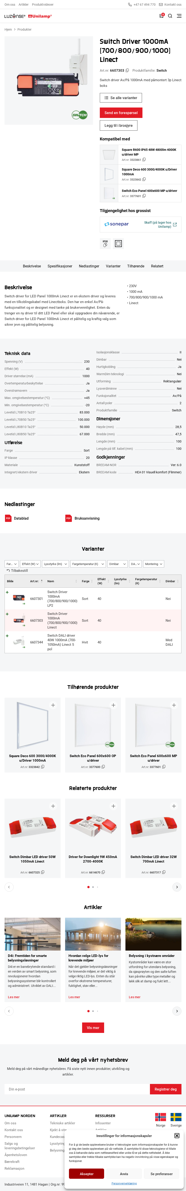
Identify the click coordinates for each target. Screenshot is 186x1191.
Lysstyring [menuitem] (57, 1143)
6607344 (36, 642)
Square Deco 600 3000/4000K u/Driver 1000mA (149, 171)
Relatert (157, 266)
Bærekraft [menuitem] (12, 1161)
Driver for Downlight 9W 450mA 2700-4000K (93, 858)
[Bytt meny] (179, 16)
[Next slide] (176, 887)
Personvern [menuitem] (13, 1136)
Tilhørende (135, 266)
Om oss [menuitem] (10, 4)
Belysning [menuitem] (57, 1150)
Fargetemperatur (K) (146, 581)
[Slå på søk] (170, 16)
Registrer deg (166, 1089)
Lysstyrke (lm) (120, 581)
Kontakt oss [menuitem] (14, 1129)
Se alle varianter (123, 97)
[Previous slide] (9, 887)
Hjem (8, 29)
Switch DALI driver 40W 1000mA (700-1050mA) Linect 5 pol (61, 642)
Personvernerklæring (124, 1183)
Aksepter (86, 1173)
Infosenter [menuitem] (103, 1123)
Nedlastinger (89, 266)
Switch (162, 70)
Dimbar (170, 581)
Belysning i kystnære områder (151, 955)
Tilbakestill (19, 570)
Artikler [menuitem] (24, 4)
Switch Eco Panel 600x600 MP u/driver (149, 190)
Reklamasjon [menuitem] (14, 1168)
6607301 (36, 598)
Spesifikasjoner (60, 266)
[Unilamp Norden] (28, 16)
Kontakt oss (172, 4)
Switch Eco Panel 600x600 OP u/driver (93, 758)
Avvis (124, 1173)
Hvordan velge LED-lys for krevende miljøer (88, 957)
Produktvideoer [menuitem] (43, 4)
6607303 (36, 620)
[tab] (88, 887)
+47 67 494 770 (145, 4)
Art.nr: (34, 581)
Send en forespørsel (121, 112)
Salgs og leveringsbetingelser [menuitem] (20, 1145)
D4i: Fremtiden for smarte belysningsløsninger (27, 957)
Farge (85, 581)
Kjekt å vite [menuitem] (58, 1129)
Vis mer (93, 1027)
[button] (177, 1135)
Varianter (113, 266)
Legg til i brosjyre (119, 125)
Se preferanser (162, 1173)
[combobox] (12, 563)
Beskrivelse (32, 266)
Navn (50, 581)
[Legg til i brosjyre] (53, 705)
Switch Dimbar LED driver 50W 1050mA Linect (32, 858)
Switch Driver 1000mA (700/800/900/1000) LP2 (62, 598)
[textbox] (11, 564)
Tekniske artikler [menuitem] (62, 1123)
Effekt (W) (101, 581)
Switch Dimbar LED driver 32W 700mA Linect (153, 858)
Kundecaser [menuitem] (59, 1136)
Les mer (14, 997)
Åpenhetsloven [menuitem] (16, 1154)
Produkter (24, 29)
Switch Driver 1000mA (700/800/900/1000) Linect (62, 620)
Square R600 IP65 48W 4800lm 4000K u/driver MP (149, 152)
